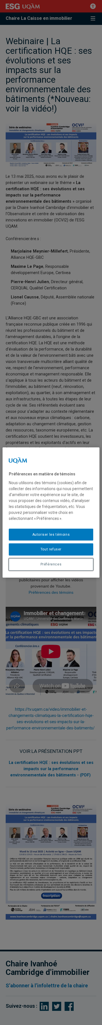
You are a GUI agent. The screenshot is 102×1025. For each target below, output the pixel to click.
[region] (51, 512)
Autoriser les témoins (51, 535)
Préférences (51, 564)
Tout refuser (51, 549)
